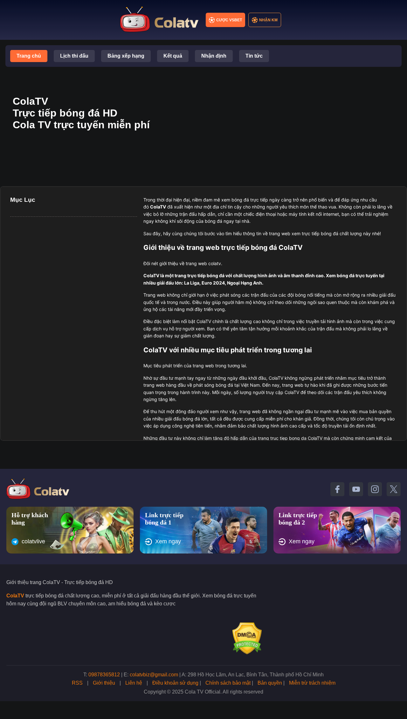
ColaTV (15, 595)
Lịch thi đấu (74, 56)
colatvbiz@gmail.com (154, 674)
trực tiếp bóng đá (205, 275)
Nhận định (213, 56)
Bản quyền (270, 683)
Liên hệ (133, 683)
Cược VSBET (229, 20)
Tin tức (254, 56)
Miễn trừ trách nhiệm (312, 683)
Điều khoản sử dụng (175, 683)
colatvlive (33, 541)
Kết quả (172, 56)
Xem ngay (168, 541)
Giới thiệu (104, 683)
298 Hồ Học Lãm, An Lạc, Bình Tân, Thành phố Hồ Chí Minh (256, 674)
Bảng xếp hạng (125, 56)
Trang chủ (29, 56)
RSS (77, 683)
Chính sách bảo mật (228, 683)
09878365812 (104, 674)
